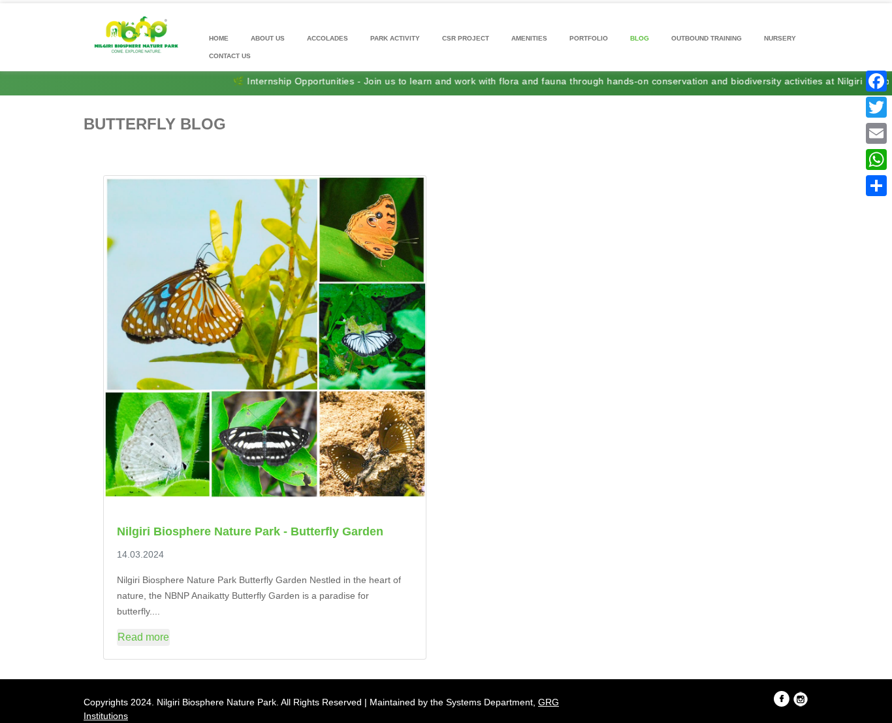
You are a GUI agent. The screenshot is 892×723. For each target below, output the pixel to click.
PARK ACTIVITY (395, 38)
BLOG (639, 38)
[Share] (876, 186)
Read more (143, 637)
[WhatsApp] (876, 159)
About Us (268, 38)
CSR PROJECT (465, 38)
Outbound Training (706, 38)
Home (219, 38)
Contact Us (230, 55)
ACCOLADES (327, 38)
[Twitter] (876, 107)
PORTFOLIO (588, 38)
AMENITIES (529, 38)
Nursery (780, 38)
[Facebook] (876, 81)
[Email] (876, 133)
